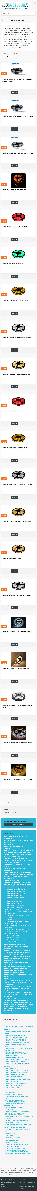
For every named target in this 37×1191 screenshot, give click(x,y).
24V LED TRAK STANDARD (14, 901)
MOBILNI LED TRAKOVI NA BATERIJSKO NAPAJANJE (18, 926)
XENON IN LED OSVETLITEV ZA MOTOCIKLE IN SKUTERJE (18, 996)
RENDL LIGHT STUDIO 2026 (14, 1138)
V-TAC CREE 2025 (11, 1142)
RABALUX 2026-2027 (12, 1088)
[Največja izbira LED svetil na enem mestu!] (15, 5)
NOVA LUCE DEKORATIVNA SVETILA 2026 (18, 1153)
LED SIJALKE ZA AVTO (12, 881)
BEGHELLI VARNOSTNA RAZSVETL (16, 1120)
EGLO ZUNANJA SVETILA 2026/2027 (17, 1059)
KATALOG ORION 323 (12, 1140)
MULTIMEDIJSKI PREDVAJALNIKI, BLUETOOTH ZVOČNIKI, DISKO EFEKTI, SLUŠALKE (16, 946)
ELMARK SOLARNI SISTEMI (14, 1057)
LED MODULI (10, 919)
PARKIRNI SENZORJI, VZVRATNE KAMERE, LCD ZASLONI (17, 963)
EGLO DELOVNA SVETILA (13, 1077)
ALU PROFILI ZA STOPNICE (15, 907)
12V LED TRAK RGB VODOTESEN (16, 893)
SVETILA (8, 978)
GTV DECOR (9, 1136)
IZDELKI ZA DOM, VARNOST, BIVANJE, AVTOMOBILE (16, 870)
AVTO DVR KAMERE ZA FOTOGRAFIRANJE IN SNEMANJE (18, 841)
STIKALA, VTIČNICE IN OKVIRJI (14, 972)
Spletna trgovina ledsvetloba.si (9, 1169)
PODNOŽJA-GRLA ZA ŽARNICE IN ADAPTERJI (19, 966)
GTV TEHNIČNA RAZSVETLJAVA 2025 (17, 1129)
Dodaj (13, 92)
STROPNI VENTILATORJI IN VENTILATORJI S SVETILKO (18, 975)
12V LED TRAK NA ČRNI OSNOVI (16, 889)
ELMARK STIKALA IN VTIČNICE (15, 1040)
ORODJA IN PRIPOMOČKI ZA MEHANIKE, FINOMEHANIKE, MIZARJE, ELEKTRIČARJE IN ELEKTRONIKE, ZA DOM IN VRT (17, 952)
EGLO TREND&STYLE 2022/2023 (15, 1062)
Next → (10, 803)
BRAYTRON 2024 (10, 1134)
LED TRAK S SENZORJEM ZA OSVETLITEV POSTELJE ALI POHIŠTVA (18, 922)
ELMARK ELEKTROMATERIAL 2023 (16, 1053)
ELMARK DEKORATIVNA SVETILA (16, 1038)
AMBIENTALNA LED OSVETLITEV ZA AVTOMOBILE (15, 837)
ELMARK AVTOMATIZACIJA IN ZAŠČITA (18, 1042)
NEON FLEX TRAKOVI (13, 936)
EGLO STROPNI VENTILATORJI (15, 1075)
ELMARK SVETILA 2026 (12, 1055)
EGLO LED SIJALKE (11, 1081)
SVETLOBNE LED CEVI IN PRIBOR (17, 940)
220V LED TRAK (11, 899)
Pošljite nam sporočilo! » (18, 824)
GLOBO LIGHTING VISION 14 (14, 1094)
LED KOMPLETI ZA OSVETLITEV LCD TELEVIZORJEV (17, 916)
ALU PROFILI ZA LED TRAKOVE (16, 905)
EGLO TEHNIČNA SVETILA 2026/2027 (17, 1070)
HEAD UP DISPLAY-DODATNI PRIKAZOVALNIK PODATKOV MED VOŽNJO (18, 862)
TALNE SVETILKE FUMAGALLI (15, 1101)
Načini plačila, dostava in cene (27, 1182)
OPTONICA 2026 (10, 1131)
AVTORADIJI (9, 844)
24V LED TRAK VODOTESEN (15, 903)
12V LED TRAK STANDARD (14, 895)
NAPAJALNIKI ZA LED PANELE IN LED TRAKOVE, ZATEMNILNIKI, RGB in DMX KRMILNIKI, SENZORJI (17, 932)
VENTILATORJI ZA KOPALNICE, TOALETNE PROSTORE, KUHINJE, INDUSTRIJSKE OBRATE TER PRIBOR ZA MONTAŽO (18, 983)
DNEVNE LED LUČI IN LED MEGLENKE (16, 858)
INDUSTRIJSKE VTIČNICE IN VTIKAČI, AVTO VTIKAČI (17, 866)
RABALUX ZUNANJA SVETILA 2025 (16, 1144)
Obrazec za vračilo (6, 1186)
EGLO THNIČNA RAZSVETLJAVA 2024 (17, 1079)
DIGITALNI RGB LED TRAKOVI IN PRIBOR (19, 909)
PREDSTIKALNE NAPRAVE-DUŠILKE (16, 968)
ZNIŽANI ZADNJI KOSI (11, 999)
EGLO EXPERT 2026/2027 (13, 1086)
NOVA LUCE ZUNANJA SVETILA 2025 (17, 1151)
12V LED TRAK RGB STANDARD (16, 891)
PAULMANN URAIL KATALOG (14, 1107)
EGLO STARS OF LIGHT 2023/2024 (16, 1073)
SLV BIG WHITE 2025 (12, 1123)
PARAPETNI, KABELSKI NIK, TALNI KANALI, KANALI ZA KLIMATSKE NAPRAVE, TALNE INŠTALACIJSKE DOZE (17, 958)
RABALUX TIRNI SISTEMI (13, 1147)
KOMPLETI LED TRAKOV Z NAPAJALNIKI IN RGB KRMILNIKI (18, 912)
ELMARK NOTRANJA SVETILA (15, 1035)
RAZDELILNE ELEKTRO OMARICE (15, 970)
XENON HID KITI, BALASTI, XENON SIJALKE (18, 993)
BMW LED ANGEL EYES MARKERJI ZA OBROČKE (16, 847)
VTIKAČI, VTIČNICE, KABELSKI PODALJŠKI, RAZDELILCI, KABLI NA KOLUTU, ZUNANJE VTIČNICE (18, 989)
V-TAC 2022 (9, 1110)
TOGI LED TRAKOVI (12, 942)
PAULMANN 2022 (10, 1092)
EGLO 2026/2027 (10, 1068)
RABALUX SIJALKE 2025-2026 (15, 1149)
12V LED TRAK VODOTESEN (15, 897)
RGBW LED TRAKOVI (13, 938)
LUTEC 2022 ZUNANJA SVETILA (15, 1083)
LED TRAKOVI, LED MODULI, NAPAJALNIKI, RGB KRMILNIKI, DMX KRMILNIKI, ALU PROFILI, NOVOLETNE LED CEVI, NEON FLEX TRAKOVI (18, 885)
